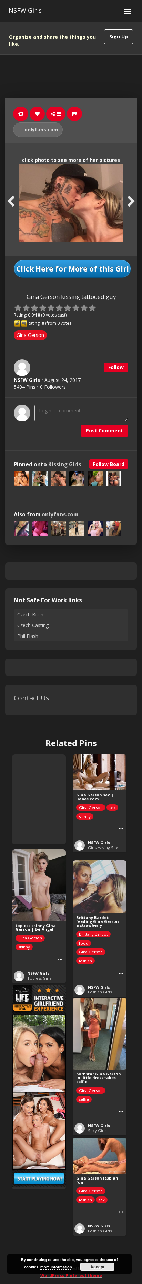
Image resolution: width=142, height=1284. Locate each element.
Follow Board (108, 464)
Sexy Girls (97, 1130)
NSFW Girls (25, 10)
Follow (116, 367)
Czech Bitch (30, 614)
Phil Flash (27, 636)
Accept (97, 1267)
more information (56, 1266)
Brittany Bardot (93, 934)
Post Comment (104, 430)
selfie (84, 1099)
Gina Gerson (30, 335)
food (83, 943)
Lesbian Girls (100, 991)
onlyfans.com (40, 129)
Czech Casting (33, 625)
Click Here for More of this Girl (72, 269)
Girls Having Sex (103, 847)
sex (112, 807)
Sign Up (118, 36)
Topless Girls (39, 978)
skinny (85, 816)
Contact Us (31, 698)
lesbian (85, 960)
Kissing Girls (64, 464)
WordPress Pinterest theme (71, 1275)
